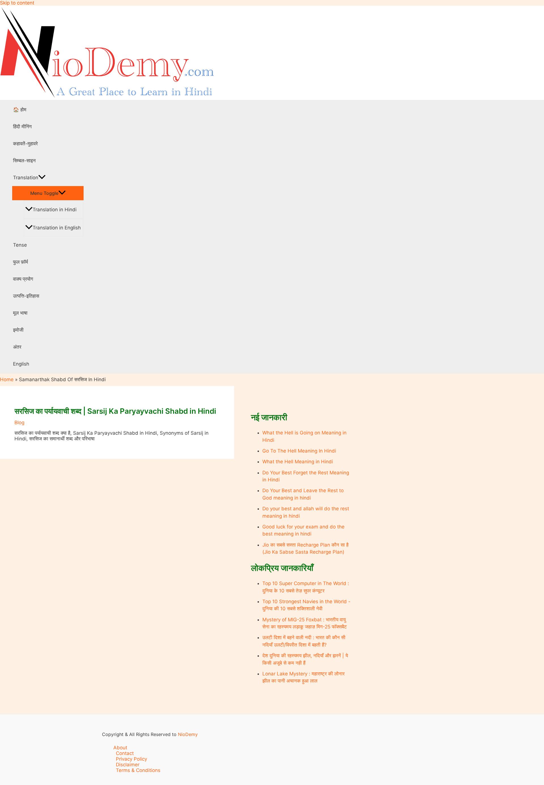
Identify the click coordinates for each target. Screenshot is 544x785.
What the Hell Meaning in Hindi (297, 461)
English (21, 364)
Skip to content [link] (17, 3)
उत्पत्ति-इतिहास (26, 296)
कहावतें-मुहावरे (25, 143)
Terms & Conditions (138, 770)
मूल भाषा (20, 313)
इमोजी (18, 330)
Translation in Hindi (54, 209)
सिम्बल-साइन (24, 160)
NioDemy (188, 734)
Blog (19, 422)
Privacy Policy (131, 759)
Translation (25, 177)
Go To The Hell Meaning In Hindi (299, 451)
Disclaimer (127, 764)
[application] (42, 177)
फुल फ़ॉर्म (20, 262)
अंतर (17, 347)
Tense (20, 245)
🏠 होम (19, 109)
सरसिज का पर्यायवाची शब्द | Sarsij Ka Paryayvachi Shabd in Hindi (115, 411)
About (120, 747)
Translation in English (57, 228)
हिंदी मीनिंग (22, 126)
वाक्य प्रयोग (23, 279)
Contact (125, 753)
